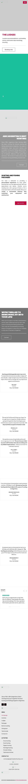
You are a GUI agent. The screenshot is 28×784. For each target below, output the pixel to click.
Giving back (5, 728)
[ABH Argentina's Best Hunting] (4, 2)
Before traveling (6, 725)
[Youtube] (5, 704)
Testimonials (5, 731)
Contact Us (4, 733)
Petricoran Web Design (21, 780)
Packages (4, 723)
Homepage (4, 715)
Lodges (3, 720)
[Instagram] (3, 704)
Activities (4, 718)
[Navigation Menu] (25, 2)
